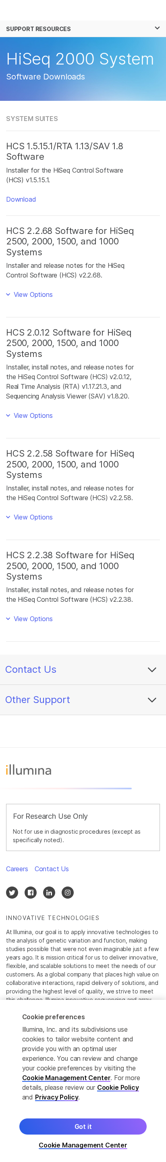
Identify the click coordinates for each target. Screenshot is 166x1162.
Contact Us (30, 669)
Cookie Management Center (66, 1078)
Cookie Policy (118, 1087)
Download (21, 199)
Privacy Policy (57, 1097)
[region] (83, 1081)
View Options (32, 294)
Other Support (37, 699)
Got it (83, 1126)
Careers (17, 869)
